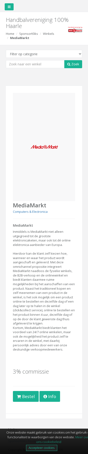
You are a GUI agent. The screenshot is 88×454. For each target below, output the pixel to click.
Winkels (48, 34)
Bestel (28, 396)
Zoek (74, 64)
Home (10, 34)
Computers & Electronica (30, 211)
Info (51, 396)
